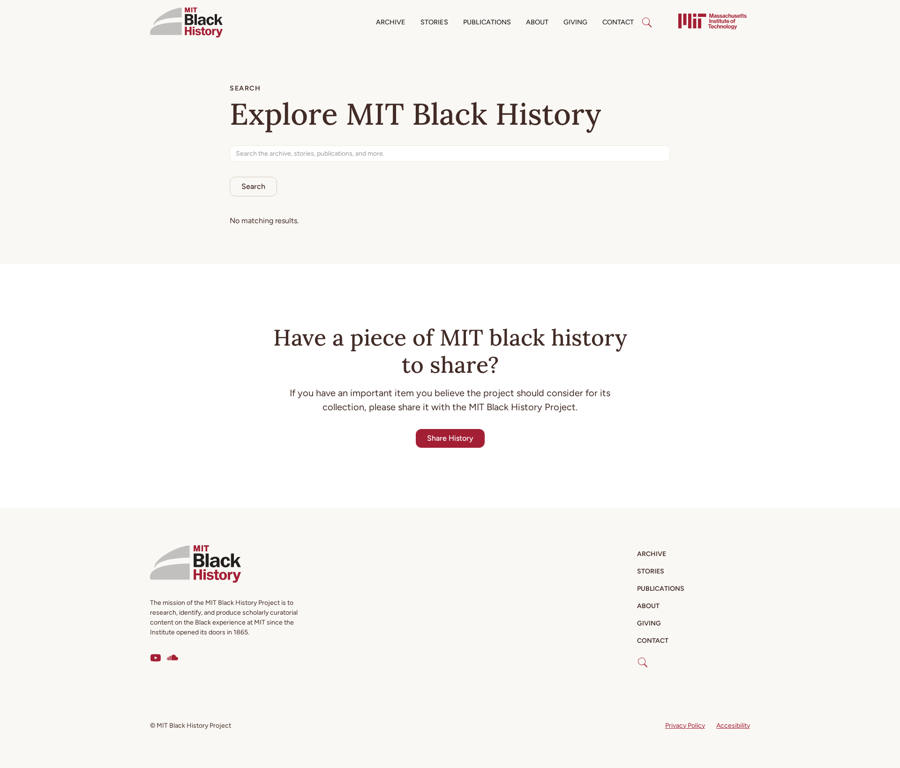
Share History (450, 438)
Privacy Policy (685, 726)
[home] (186, 23)
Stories (434, 22)
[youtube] (155, 657)
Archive (390, 22)
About (537, 22)
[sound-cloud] (172, 657)
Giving (575, 22)
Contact (618, 22)
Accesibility (733, 726)
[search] (646, 22)
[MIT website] (712, 22)
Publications (487, 22)
